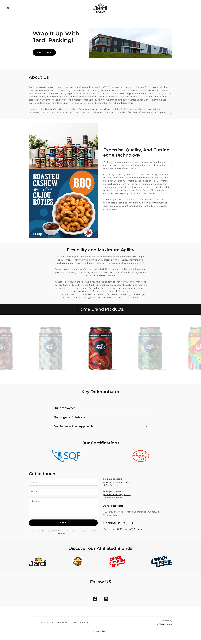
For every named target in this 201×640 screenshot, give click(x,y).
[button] (141, 529)
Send (63, 522)
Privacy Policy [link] (79, 531)
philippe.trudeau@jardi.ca (117, 494)
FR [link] (193, 8)
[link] (100, 8)
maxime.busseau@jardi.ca (117, 482)
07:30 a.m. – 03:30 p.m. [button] (128, 529)
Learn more (44, 52)
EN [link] (7, 8)
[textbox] (63, 482)
